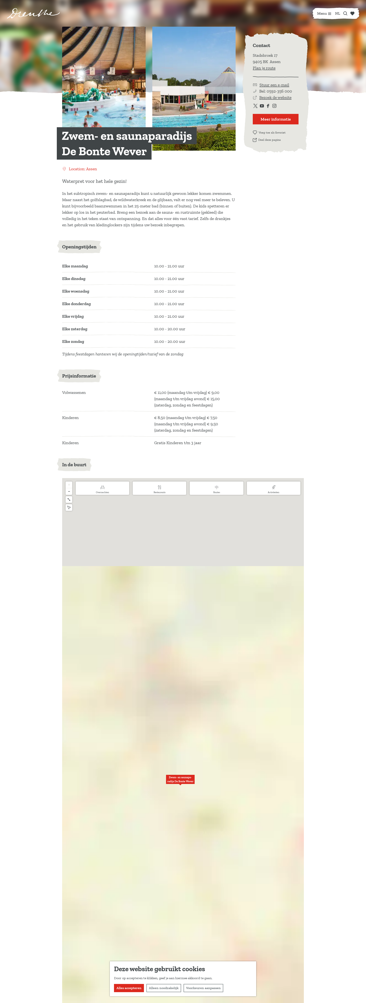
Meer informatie (276, 119)
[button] (180, 781)
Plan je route (264, 67)
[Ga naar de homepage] (33, 13)
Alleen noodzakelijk (164, 988)
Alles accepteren (128, 988)
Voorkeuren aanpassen (203, 988)
